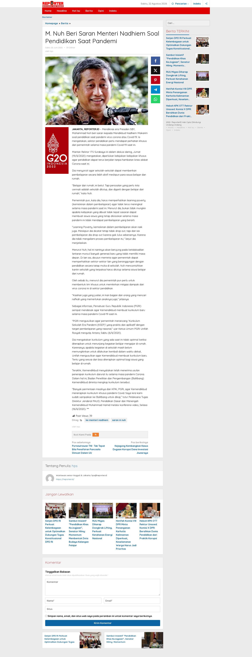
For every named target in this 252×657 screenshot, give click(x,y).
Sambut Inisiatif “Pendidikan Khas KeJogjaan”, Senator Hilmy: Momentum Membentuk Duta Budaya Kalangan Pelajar (121, 642)
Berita (200, 127)
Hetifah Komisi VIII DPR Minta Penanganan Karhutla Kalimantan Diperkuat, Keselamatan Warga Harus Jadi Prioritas (126, 534)
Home (171, 127)
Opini (168, 130)
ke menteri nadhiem (97, 420)
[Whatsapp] (155, 99)
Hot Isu (191, 127)
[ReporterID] (53, 3)
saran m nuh (119, 420)
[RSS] (95, 435)
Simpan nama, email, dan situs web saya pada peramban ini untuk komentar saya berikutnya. (100, 616)
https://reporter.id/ (65, 479)
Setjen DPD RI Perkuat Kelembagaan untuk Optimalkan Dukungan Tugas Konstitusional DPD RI (55, 531)
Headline (181, 127)
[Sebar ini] (155, 61)
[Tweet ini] (155, 70)
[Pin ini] (155, 80)
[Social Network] (206, 3)
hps (74, 466)
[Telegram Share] (155, 89)
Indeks (177, 130)
